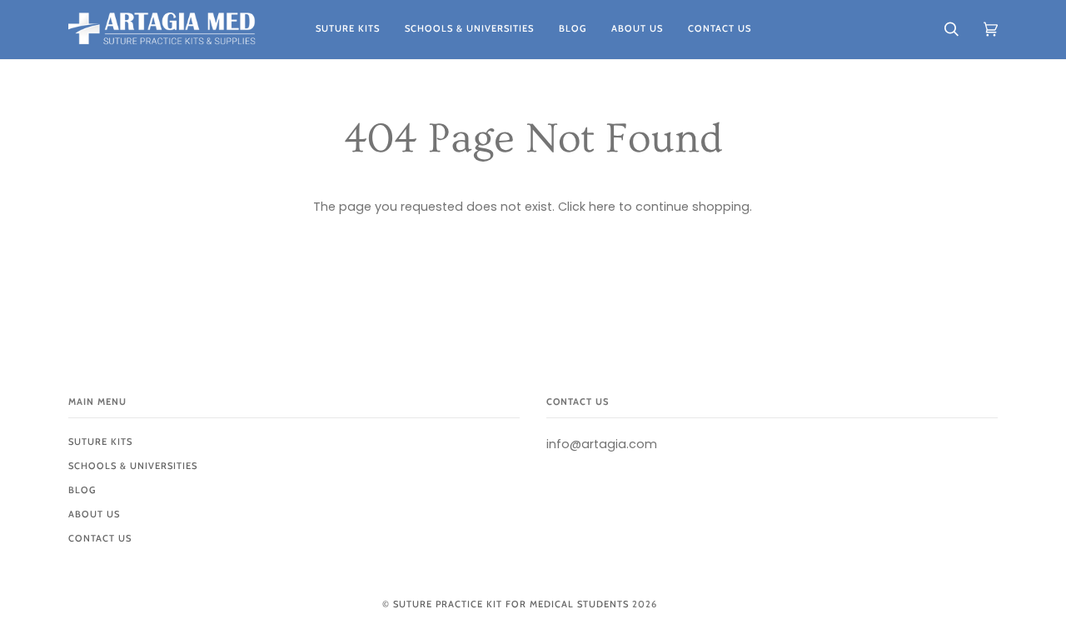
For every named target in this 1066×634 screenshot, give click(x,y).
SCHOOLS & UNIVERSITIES (132, 466)
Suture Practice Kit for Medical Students (511, 604)
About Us (94, 514)
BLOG (82, 490)
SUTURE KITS (100, 441)
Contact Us (100, 538)
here (602, 206)
